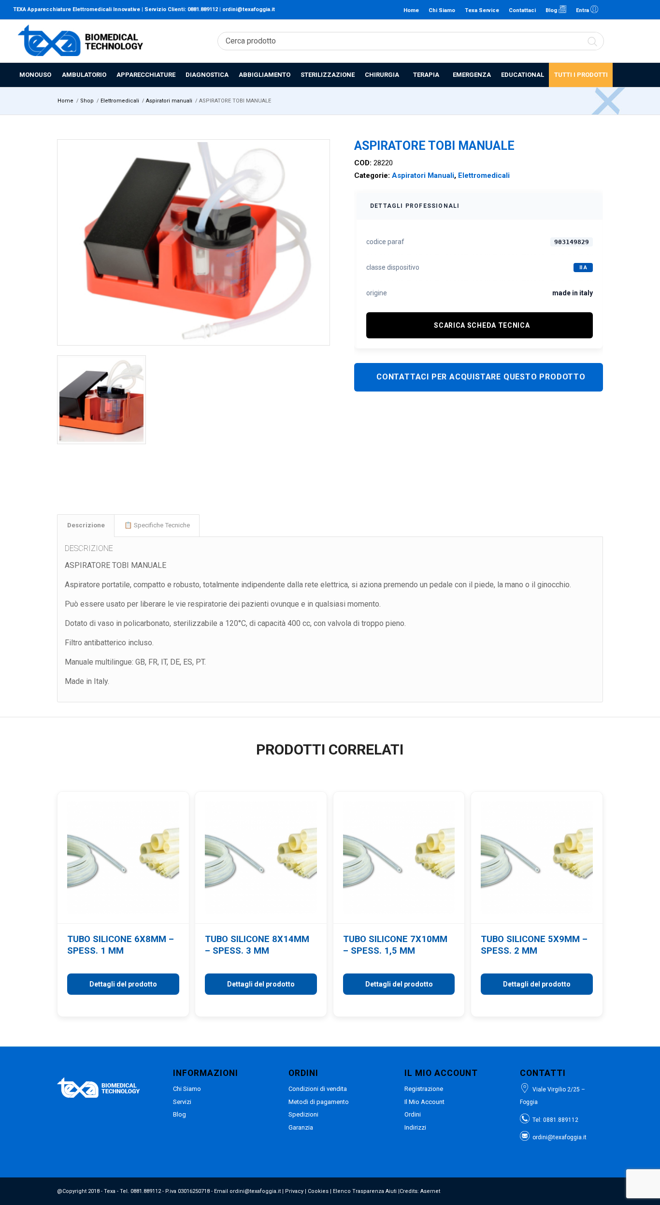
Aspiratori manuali (423, 175)
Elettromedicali (484, 175)
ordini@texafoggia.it (248, 9)
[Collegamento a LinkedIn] (610, 9)
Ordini (412, 1114)
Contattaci (522, 10)
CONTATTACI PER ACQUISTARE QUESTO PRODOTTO (481, 376)
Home (411, 10)
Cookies (318, 1191)
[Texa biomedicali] (80, 41)
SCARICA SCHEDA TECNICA (482, 325)
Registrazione (423, 1088)
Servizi (182, 1101)
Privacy (294, 1191)
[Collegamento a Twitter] (639, 9)
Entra (583, 10)
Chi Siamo (442, 10)
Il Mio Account (424, 1101)
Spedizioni (303, 1114)
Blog (552, 10)
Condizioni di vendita (317, 1088)
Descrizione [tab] (86, 525)
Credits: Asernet (420, 1191)
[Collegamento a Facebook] (625, 9)
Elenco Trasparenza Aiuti (365, 1191)
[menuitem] (35, 75)
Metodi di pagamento (318, 1101)
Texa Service (482, 10)
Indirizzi (415, 1127)
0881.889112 (202, 9)
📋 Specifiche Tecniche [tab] (157, 525)
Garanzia (300, 1127)
